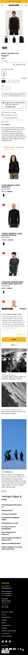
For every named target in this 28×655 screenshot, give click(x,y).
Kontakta (4, 620)
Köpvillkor (4, 628)
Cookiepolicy (5, 633)
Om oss (4, 491)
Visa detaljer (19, 334)
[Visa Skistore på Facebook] (10, 641)
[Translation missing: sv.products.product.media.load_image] (6, 39)
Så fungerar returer (10, 106)
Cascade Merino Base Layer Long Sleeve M (12, 283)
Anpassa (13, 344)
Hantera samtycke (7, 636)
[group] (14, 1)
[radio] (4, 73)
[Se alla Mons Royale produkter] (5, 50)
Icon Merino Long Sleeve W (11, 186)
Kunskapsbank (6, 625)
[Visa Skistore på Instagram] (3, 641)
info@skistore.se (7, 588)
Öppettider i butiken (7, 612)
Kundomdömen (6, 617)
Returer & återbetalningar (9, 630)
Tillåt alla (14, 339)
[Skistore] (14, 5)
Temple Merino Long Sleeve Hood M (12, 234)
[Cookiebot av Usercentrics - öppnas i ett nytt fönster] (19, 309)
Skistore (7, 645)
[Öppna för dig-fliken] (23, 650)
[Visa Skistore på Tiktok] (6, 641)
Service (4, 623)
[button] (22, 5)
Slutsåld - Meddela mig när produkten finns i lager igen (14, 94)
